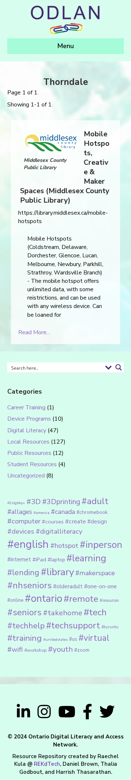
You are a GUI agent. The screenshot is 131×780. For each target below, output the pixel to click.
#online (15, 600)
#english (28, 544)
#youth (60, 649)
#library (57, 572)
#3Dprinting (61, 502)
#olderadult (68, 586)
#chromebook (92, 512)
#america (41, 512)
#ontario (43, 598)
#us (73, 639)
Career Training (26, 407)
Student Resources (32, 464)
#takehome (62, 613)
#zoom (82, 650)
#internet (19, 559)
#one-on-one (100, 586)
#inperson (101, 544)
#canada (63, 511)
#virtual (94, 638)
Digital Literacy (26, 430)
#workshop (35, 650)
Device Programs (29, 419)
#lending (23, 572)
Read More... (34, 332)
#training (24, 638)
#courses (53, 521)
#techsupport (73, 625)
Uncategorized (26, 476)
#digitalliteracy (59, 531)
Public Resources (29, 453)
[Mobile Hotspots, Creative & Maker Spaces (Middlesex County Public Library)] (51, 143)
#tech (95, 612)
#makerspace (95, 573)
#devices (20, 531)
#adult (95, 501)
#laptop (56, 559)
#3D (34, 502)
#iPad (39, 559)
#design (97, 521)
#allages (19, 511)
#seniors (24, 613)
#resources (109, 600)
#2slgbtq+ (16, 503)
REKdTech (47, 764)
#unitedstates (55, 639)
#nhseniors (29, 585)
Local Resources (28, 442)
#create (75, 521)
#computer (23, 521)
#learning (86, 558)
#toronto (110, 627)
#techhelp (26, 625)
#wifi (15, 649)
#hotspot (64, 545)
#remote (81, 599)
